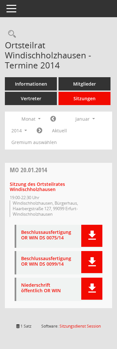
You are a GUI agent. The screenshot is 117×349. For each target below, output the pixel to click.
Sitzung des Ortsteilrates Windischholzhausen (37, 187)
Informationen (31, 84)
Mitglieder (84, 84)
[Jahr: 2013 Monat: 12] (53, 119)
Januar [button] (83, 119)
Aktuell (59, 130)
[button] (91, 236)
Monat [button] (29, 119)
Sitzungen (84, 98)
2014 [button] (17, 130)
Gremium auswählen (34, 142)
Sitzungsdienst (80, 326)
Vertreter (31, 98)
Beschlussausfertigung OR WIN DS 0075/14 (46, 235)
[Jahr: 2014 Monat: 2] (39, 131)
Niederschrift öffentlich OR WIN (41, 288)
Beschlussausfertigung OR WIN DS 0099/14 (46, 261)
